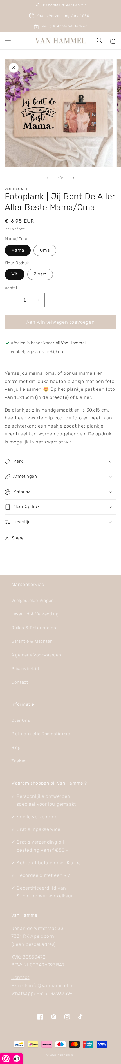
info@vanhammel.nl (51, 985)
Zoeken (19, 761)
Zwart (40, 274)
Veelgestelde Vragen (32, 600)
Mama (17, 250)
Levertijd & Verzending (35, 614)
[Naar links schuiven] (47, 178)
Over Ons (20, 720)
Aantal (11, 288)
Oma (45, 250)
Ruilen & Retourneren (33, 627)
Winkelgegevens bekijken (37, 351)
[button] (7, 40)
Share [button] (18, 538)
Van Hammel (66, 1054)
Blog (16, 747)
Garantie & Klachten (32, 641)
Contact (19, 682)
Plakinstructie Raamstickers (40, 733)
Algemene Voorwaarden (36, 655)
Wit (14, 274)
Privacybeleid (25, 668)
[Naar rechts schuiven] (73, 178)
